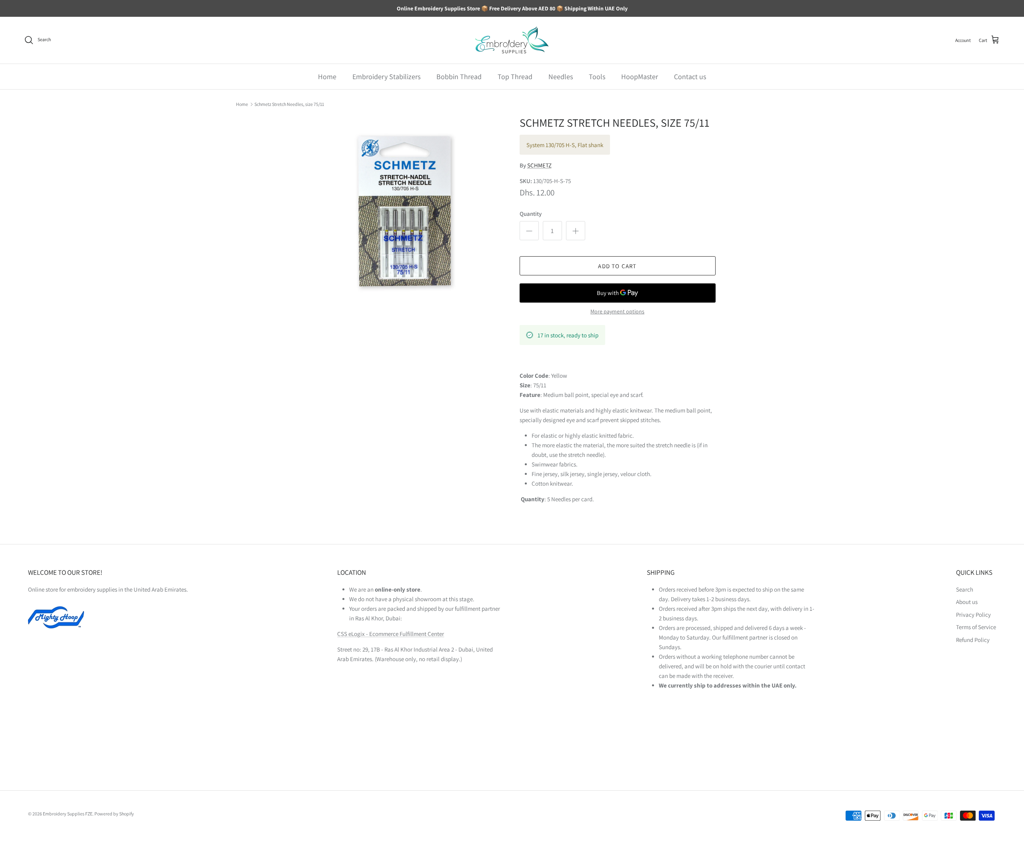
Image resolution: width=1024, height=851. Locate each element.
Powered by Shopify (114, 814)
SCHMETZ (539, 165)
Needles (560, 76)
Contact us (690, 76)
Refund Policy (973, 640)
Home (327, 76)
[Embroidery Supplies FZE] (512, 40)
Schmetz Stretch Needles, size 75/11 (289, 104)
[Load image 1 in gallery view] (405, 212)
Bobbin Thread (459, 76)
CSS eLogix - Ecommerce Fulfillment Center (390, 634)
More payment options (617, 311)
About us (967, 602)
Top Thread (515, 76)
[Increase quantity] (575, 230)
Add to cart (617, 266)
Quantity (531, 213)
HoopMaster (639, 76)
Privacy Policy (973, 614)
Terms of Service (976, 627)
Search (964, 589)
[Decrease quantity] (529, 230)
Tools (597, 76)
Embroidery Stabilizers (386, 76)
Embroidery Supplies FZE (67, 814)
